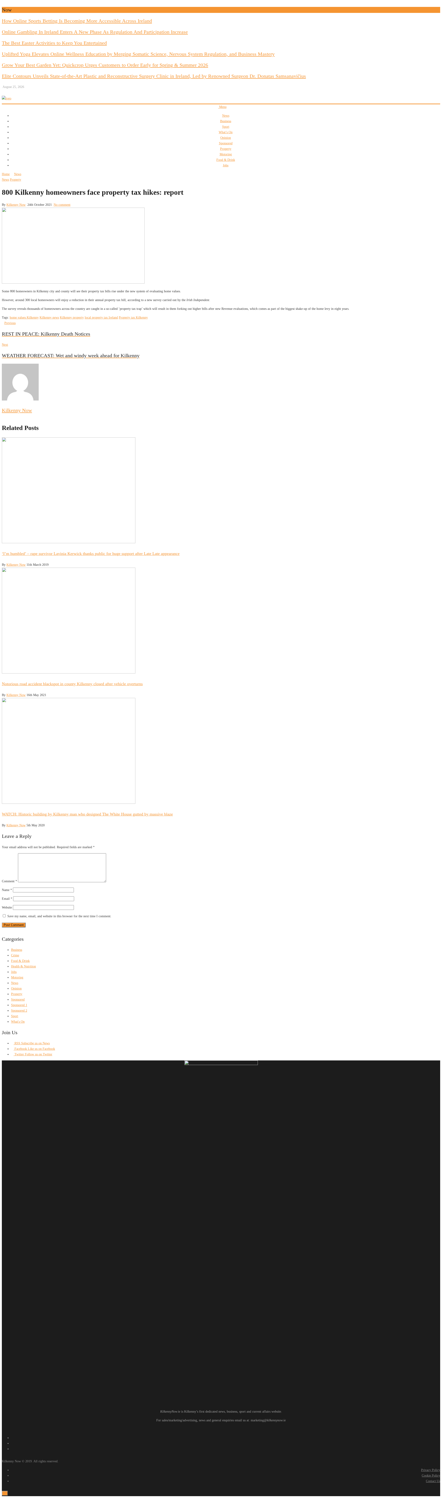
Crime (15, 955)
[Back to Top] (5, 1493)
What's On (18, 1021)
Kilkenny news (49, 317)
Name (7, 890)
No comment (62, 204)
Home (6, 174)
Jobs (225, 165)
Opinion (225, 137)
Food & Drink (225, 160)
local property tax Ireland (101, 317)
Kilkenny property (72, 317)
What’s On (226, 132)
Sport (225, 126)
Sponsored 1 (19, 1005)
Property (225, 149)
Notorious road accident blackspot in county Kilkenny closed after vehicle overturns (72, 684)
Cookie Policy (431, 1475)
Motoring (226, 154)
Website (7, 907)
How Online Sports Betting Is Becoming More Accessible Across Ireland (77, 21)
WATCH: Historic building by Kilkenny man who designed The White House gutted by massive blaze (87, 814)
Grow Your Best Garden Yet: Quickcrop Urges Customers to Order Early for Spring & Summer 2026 (105, 65)
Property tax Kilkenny (133, 317)
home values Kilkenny (24, 317)
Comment (9, 881)
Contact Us (433, 1481)
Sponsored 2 (19, 1010)
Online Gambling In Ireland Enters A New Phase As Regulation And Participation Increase (95, 32)
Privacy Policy (430, 1470)
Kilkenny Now (16, 204)
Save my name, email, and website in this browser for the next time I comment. (59, 916)
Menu (222, 107)
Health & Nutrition (23, 966)
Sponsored (226, 143)
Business (225, 121)
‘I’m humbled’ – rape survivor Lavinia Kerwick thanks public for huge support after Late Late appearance (91, 553)
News (225, 115)
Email (7, 898)
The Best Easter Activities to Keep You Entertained (54, 43)
